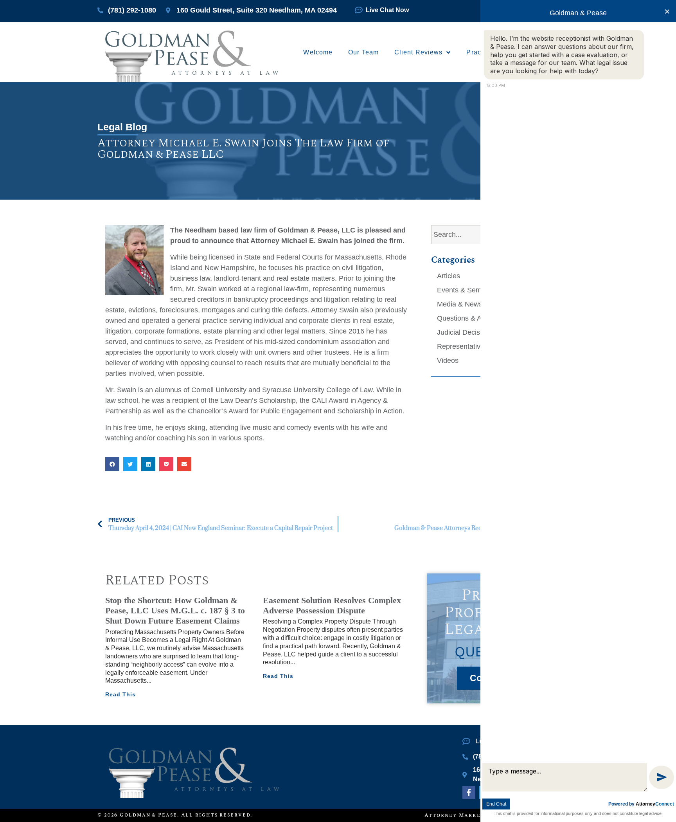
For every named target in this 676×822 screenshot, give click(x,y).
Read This (120, 694)
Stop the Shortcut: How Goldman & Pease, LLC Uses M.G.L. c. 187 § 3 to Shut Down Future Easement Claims (175, 611)
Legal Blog (122, 126)
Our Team (363, 52)
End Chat (496, 804)
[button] (112, 464)
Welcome (318, 52)
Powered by (641, 804)
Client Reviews (418, 52)
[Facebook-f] (468, 792)
